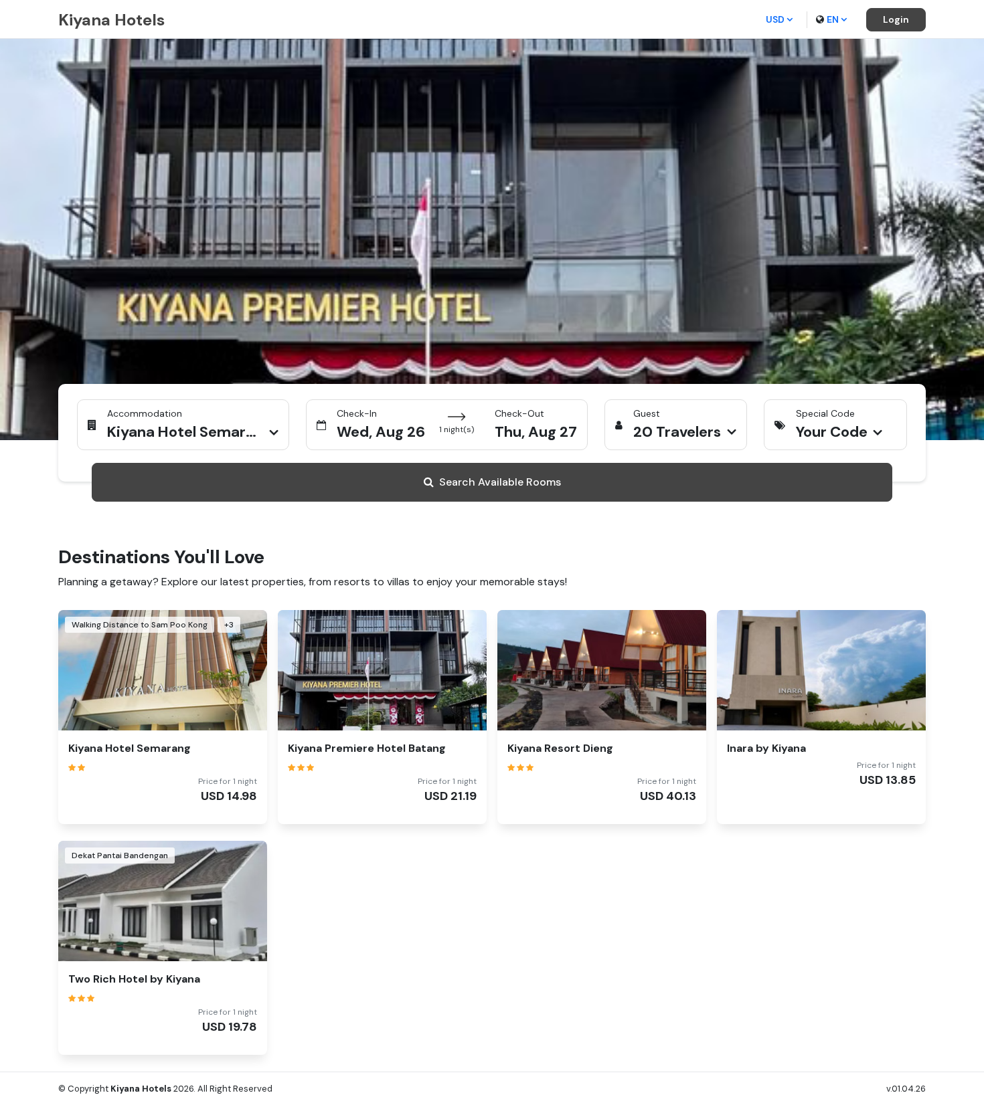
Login (896, 19)
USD (775, 19)
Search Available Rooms (500, 482)
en (833, 19)
